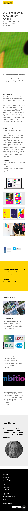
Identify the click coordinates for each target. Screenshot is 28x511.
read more (6, 330)
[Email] (24, 507)
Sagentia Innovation (9, 318)
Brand (4, 473)
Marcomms (5, 476)
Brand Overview (8, 352)
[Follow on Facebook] (5, 248)
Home (4, 484)
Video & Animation (7, 480)
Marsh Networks (8, 389)
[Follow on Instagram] (5, 251)
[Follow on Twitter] (14, 248)
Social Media (6, 477)
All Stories (5, 486)
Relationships (6, 487)
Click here (12, 433)
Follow (9, 248)
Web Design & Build (7, 479)
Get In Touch (6, 489)
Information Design (7, 474)
